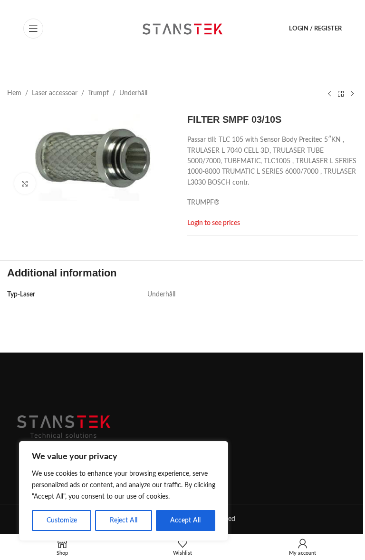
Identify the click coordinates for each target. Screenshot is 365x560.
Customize (62, 520)
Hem (14, 93)
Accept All (185, 520)
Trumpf (98, 93)
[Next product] (352, 93)
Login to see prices (213, 222)
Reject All (123, 520)
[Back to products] (340, 93)
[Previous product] (329, 93)
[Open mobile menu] (33, 28)
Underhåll (133, 93)
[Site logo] (182, 28)
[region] (123, 491)
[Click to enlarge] (25, 183)
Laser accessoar (54, 93)
